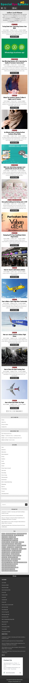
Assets (3, 533)
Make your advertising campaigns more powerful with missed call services (14, 168)
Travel (15, 267)
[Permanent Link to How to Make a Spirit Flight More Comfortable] (14, 288)
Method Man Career (11, 545)
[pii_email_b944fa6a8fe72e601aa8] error (9, 570)
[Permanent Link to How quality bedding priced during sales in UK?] (14, 189)
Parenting (4, 472)
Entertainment (5, 454)
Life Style (15, 24)
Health (3, 463)
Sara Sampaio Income (15, 554)
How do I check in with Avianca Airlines (14, 270)
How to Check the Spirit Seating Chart (14, 369)
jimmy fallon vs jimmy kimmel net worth (10, 540)
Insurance (16, 538)
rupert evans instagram (16, 552)
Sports (3, 486)
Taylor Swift (4, 557)
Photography (5, 477)
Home (10, 199)
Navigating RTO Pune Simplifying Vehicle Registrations (14, 236)
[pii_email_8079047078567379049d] (8, 565)
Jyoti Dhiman (6, 30)
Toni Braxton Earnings (15, 559)
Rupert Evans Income (6, 552)
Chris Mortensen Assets (11, 533)
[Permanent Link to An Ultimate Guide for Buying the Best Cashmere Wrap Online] (14, 119)
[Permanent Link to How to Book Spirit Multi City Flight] (14, 389)
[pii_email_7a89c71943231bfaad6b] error (9, 564)
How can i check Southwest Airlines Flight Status (14, 335)
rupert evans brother (6, 550)
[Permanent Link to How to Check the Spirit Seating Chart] (14, 356)
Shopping (4, 484)
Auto (3, 447)
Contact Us (4, 426)
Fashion (15, 95)
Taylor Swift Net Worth (13, 557)
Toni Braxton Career (6, 559)
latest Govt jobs (9, 15)
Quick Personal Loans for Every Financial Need (12, 515)
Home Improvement (17, 199)
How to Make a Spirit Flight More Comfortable (14, 301)
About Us (4, 422)
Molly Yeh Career (10, 547)
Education (4, 452)
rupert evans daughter (16, 550)
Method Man (4, 545)
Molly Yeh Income (18, 547)
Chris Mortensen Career (21, 533)
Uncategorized (5, 493)
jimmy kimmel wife (14, 542)
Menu (15, 8)
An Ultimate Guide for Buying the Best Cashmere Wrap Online (14, 133)
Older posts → (19, 411)
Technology (15, 59)
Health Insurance (12, 537)
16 (14, 411)
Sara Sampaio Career (6, 554)
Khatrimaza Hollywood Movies (8, 543)
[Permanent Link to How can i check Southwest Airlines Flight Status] (14, 321)
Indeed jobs (20, 15)
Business (15, 233)
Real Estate (4, 479)
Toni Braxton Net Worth (6, 560)
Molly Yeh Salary (14, 549)
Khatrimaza (21, 542)
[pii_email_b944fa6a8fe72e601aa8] (8, 569)
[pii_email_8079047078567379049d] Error (10, 567)
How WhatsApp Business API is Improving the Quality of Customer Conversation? (14, 62)
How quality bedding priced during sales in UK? (14, 202)
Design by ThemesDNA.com (14, 681)
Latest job (13, 18)
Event (3, 456)
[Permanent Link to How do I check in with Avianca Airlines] (14, 257)
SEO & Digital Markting (7, 482)
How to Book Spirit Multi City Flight (14, 402)
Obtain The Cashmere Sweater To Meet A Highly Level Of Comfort (14, 98)
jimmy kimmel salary (6, 542)
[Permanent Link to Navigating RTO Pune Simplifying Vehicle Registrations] (14, 222)
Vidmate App (15, 560)
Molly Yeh (4, 547)
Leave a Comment (23, 30)
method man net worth (21, 545)
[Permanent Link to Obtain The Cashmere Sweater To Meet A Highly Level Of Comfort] (14, 84)
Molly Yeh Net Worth (6, 549)
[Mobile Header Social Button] (2, 8)
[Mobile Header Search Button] (5, 8)
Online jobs (23, 18)
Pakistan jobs (8, 17)
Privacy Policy (5, 424)
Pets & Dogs (4, 475)
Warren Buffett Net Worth (7, 562)
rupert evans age (22, 549)
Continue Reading (14, 36)
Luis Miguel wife (18, 543)
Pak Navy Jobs (18, 21)
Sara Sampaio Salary (17, 555)
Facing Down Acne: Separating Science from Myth (14, 27)
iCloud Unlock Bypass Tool (7, 538)
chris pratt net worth (18, 535)
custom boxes (4, 537)
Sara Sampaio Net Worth (6, 555)
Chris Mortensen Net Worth (7, 535)
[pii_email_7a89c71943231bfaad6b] (20, 562)
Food (3, 461)
